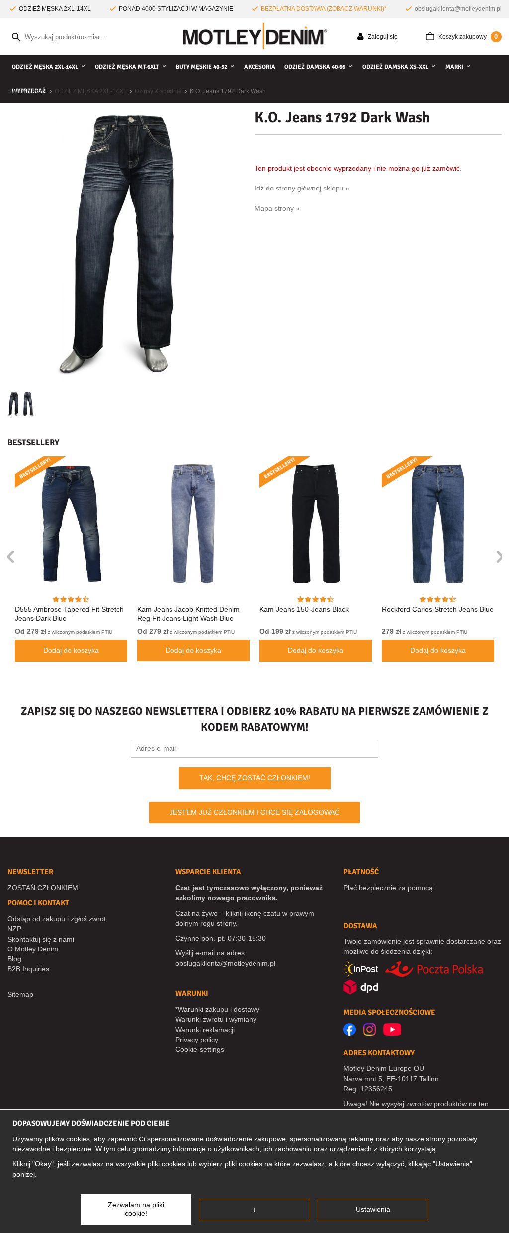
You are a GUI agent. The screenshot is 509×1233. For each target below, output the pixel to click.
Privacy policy (196, 1039)
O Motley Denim (32, 949)
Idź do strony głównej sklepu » (301, 188)
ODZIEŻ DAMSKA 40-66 (314, 67)
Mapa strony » (277, 208)
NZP (14, 929)
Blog (14, 959)
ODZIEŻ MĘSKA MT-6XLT (127, 67)
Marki (454, 67)
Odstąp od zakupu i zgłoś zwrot (56, 919)
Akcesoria (259, 67)
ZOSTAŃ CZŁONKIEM (42, 888)
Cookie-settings (199, 1049)
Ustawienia (373, 1209)
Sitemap (20, 994)
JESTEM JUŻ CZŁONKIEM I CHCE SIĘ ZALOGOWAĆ (254, 812)
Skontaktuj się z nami (40, 939)
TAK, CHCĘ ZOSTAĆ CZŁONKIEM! (254, 778)
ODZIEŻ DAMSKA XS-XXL (395, 67)
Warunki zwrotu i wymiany (215, 1019)
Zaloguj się (382, 36)
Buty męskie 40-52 (201, 67)
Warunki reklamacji (205, 1030)
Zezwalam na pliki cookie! (136, 1209)
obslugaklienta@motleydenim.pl (458, 8)
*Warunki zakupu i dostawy (217, 1009)
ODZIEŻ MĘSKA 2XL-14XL (45, 67)
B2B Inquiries (28, 969)
